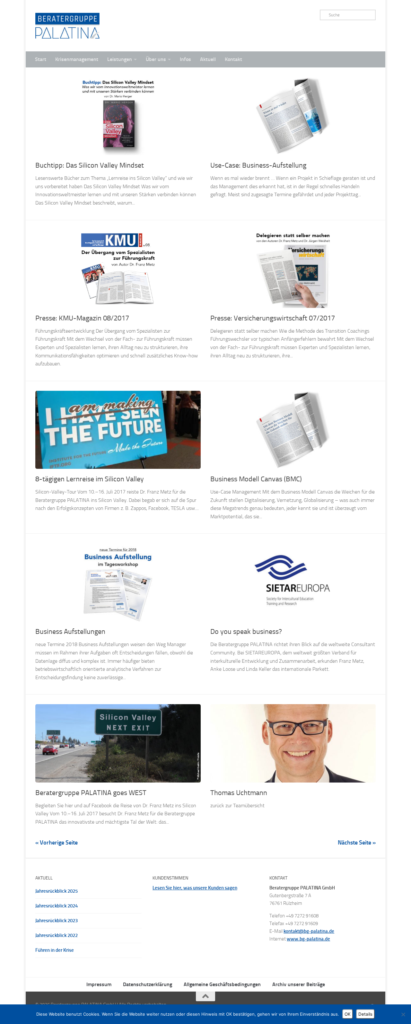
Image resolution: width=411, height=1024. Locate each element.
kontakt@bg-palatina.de (309, 931)
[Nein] (403, 1014)
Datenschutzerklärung (147, 984)
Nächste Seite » (357, 842)
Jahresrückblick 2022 (56, 935)
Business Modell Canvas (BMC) (256, 479)
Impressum (98, 984)
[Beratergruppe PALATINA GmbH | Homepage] (67, 26)
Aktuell (208, 59)
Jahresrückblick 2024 (56, 906)
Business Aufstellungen (70, 631)
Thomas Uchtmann (238, 793)
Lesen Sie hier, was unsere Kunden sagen (195, 888)
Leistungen (119, 59)
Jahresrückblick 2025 (56, 891)
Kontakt (233, 59)
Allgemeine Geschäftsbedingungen (222, 984)
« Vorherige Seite (56, 842)
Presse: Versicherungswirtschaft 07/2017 (272, 318)
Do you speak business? (246, 631)
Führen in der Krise (54, 950)
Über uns (156, 59)
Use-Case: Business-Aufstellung (258, 165)
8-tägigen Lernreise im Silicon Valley (89, 479)
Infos (185, 59)
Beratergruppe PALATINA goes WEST (90, 793)
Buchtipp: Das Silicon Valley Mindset (89, 165)
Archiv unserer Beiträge (298, 984)
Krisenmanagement (76, 59)
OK (348, 1014)
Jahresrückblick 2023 (56, 920)
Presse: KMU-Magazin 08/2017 (82, 318)
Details (365, 1014)
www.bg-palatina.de (308, 939)
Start (40, 59)
